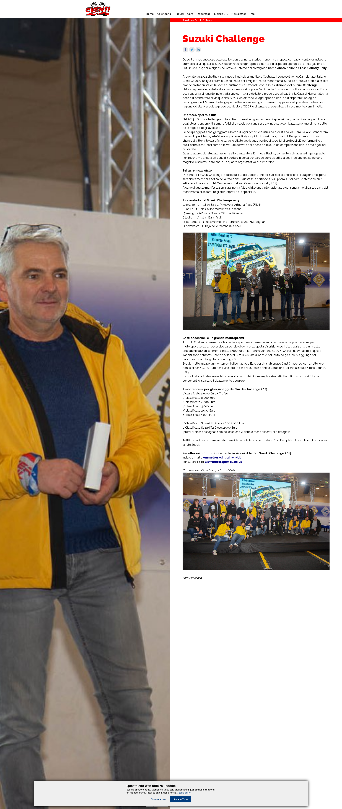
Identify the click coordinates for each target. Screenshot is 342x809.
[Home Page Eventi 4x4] (98, 15)
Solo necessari (158, 799)
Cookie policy (184, 792)
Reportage (204, 13)
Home (150, 13)
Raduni (179, 13)
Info (252, 13)
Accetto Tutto (180, 799)
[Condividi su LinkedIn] (198, 51)
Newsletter (238, 13)
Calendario (164, 13)
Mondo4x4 (221, 13)
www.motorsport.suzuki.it (223, 461)
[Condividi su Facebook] (185, 51)
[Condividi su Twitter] (192, 51)
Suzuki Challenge (203, 20)
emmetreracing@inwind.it (222, 457)
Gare (190, 13)
